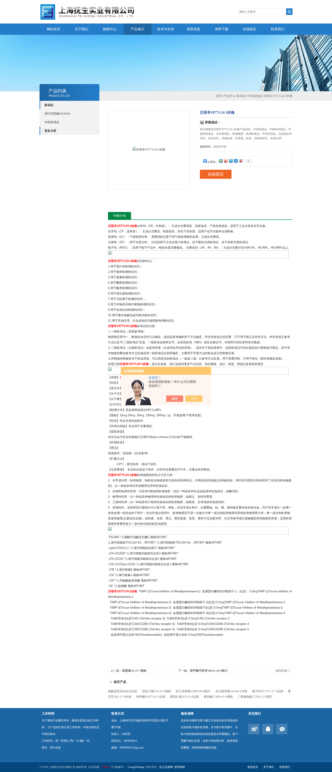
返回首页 (252, 767)
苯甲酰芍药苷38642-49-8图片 (209, 670)
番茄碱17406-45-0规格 (218, 696)
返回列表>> (283, 670)
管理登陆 (179, 767)
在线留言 (249, 29)
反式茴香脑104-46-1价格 (231, 691)
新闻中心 (109, 29)
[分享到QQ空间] (220, 161)
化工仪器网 (166, 767)
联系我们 (277, 29)
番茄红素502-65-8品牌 (184, 696)
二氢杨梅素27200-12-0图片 (255, 696)
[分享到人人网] (235, 161)
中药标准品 (51, 122)
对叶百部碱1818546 (57, 113)
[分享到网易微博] (240, 161)
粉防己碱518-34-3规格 (156, 691)
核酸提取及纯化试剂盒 (122, 691)
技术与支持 (165, 29)
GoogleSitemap (136, 767)
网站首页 (53, 29)
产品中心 (229, 96)
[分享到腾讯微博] (230, 161)
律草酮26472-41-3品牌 (150, 696)
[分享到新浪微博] (225, 161)
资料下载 (221, 29)
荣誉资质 (193, 29)
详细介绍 (119, 215)
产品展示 (137, 29)
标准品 (48, 105)
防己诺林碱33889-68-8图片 (193, 691)
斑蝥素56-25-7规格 (134, 670)
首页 (219, 96)
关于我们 (81, 29)
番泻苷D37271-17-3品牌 (267, 691)
